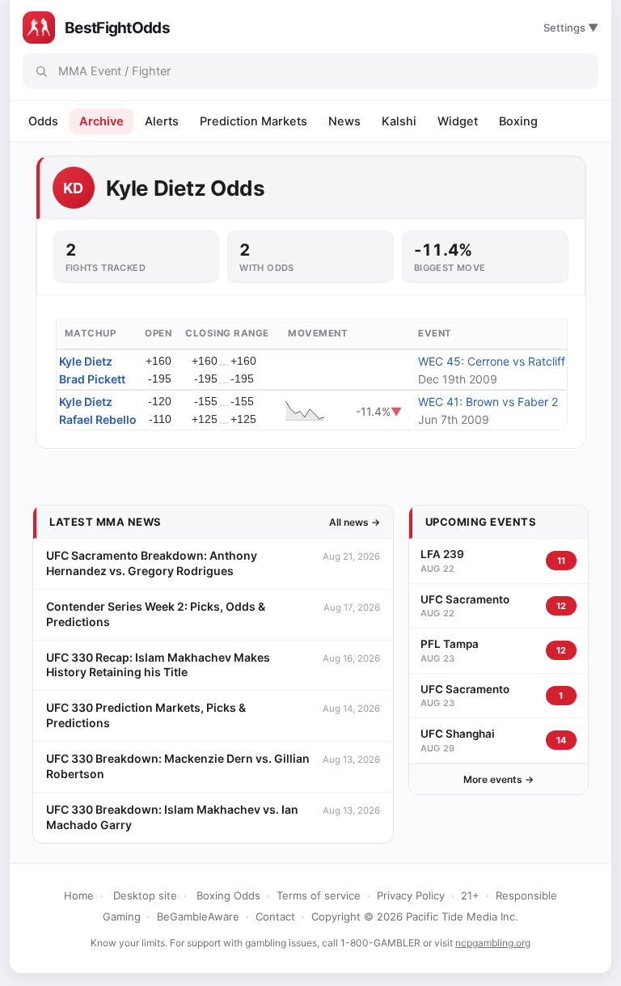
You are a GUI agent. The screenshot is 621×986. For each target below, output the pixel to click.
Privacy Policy (411, 895)
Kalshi (399, 121)
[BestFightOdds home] (39, 27)
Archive (101, 121)
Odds (43, 121)
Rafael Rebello (98, 419)
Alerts (162, 121)
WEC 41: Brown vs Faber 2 (488, 401)
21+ (470, 895)
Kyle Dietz (85, 361)
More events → (498, 779)
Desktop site (145, 895)
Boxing (518, 121)
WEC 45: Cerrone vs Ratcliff (491, 361)
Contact (275, 916)
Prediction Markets (253, 121)
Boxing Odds (228, 895)
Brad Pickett (92, 379)
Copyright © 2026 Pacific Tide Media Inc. (414, 916)
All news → (354, 522)
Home (79, 895)
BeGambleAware (198, 916)
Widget (457, 121)
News (344, 121)
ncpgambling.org (492, 943)
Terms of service (319, 895)
